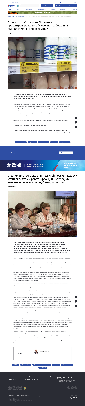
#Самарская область (26, 364)
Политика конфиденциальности (14, 399)
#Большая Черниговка (20, 142)
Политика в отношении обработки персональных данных (20, 400)
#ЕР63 (15, 364)
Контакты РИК (12, 379)
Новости (22, 16)
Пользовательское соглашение (14, 398)
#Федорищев (56, 364)
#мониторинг (54, 142)
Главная (9, 16)
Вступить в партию (73, 9)
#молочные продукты (43, 142)
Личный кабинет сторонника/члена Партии (66, 5)
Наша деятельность (29, 9)
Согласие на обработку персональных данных (17, 401)
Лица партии (18, 9)
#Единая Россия (32, 142)
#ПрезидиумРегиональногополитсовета (42, 364)
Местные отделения (42, 9)
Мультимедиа (62, 9)
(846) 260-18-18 (64, 377)
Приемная (53, 9)
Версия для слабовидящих (71, 2)
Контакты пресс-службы (31, 379)
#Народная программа (67, 364)
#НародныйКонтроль (65, 142)
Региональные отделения (48, 376)
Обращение (47, 5)
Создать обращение (66, 152)
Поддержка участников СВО (42, 12)
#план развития (43, 367)
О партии (9, 9)
